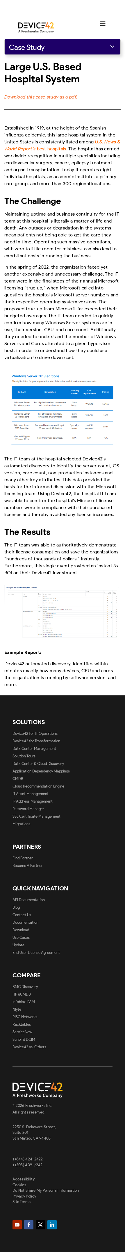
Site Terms (21, 1202)
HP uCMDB (21, 994)
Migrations (21, 824)
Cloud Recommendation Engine (38, 786)
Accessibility (23, 1179)
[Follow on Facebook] (28, 1224)
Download (20, 930)
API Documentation (28, 900)
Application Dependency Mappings (41, 771)
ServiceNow (22, 1032)
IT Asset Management (30, 794)
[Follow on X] (40, 1224)
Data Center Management (34, 748)
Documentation (25, 922)
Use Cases (21, 937)
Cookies (19, 1185)
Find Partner (22, 858)
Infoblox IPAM (23, 1002)
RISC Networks (24, 1017)
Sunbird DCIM (23, 1039)
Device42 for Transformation (36, 741)
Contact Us (21, 915)
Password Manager (28, 809)
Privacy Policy (24, 1196)
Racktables (21, 1024)
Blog (16, 907)
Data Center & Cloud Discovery (38, 763)
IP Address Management (32, 801)
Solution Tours (23, 756)
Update (18, 945)
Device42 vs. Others (29, 1047)
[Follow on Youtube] (17, 1224)
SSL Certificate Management (36, 816)
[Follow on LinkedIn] (52, 1224)
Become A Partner (27, 865)
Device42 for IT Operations (35, 733)
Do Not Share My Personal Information (45, 1190)
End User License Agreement (36, 952)
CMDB (17, 779)
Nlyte (16, 1009)
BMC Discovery (25, 987)
